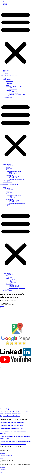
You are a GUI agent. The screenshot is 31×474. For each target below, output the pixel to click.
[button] (15, 37)
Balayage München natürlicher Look (11, 428)
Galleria (5, 3)
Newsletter (5, 4)
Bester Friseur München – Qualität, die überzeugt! (15, 441)
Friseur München (7, 79)
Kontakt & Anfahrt (7, 97)
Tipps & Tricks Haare (14, 91)
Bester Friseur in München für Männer (12, 422)
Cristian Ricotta (9, 81)
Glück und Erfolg (13, 89)
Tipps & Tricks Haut (14, 93)
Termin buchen (6, 95)
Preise (7, 85)
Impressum (2, 453)
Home (4, 78)
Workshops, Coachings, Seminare (14, 86)
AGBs (1, 458)
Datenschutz (3, 469)
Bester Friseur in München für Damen (11, 425)
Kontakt (2, 306)
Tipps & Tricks (9, 90)
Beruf (10, 87)
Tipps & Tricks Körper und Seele (17, 94)
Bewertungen (6, 1)
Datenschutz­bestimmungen (6, 455)
